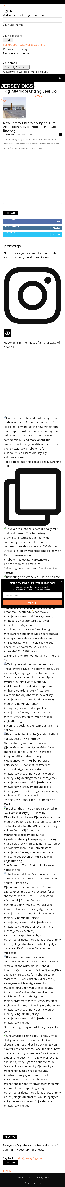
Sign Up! (32, 602)
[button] (32, 583)
